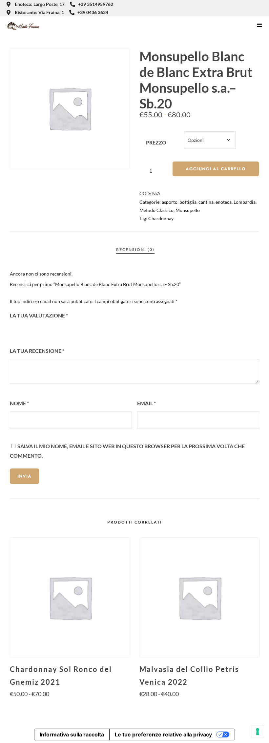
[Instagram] (260, 8)
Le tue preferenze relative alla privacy (163, 734)
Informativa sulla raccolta (72, 734)
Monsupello (188, 210)
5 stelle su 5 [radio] (49, 330)
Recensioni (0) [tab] (135, 249)
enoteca (224, 202)
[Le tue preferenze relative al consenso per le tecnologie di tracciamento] (257, 731)
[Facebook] (249, 8)
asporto (169, 202)
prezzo (156, 142)
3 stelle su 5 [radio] (31, 330)
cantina (206, 202)
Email (146, 403)
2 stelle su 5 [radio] (23, 330)
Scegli (69, 706)
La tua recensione (37, 351)
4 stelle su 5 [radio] (40, 330)
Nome (19, 403)
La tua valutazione (39, 315)
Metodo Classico (156, 210)
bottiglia (188, 202)
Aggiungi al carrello (216, 169)
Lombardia (245, 202)
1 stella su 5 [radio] (14, 330)
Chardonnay (161, 218)
